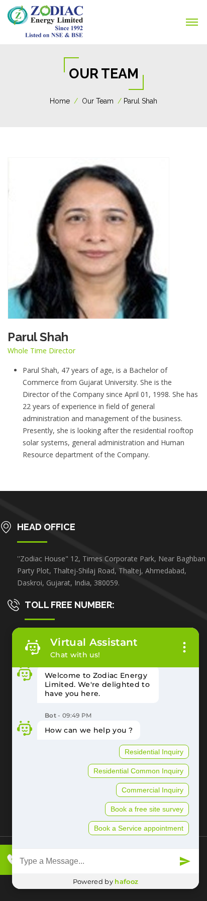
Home (60, 101)
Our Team (98, 101)
